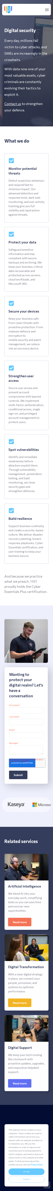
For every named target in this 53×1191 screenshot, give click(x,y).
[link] (8, 9)
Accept (26, 1171)
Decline (26, 1179)
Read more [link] (20, 922)
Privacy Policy (36, 1164)
